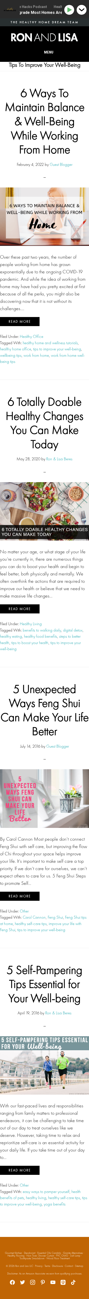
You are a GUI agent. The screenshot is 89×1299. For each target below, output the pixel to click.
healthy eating (11, 636)
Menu (48, 52)
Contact (69, 1266)
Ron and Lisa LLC (24, 1266)
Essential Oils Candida (49, 1253)
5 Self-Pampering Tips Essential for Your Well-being (44, 984)
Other (24, 911)
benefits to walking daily (42, 630)
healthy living (36, 1197)
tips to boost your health (29, 642)
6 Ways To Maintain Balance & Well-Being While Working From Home (45, 121)
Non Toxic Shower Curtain (40, 1255)
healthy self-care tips (31, 923)
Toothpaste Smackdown (32, 1258)
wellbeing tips (11, 355)
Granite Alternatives (73, 1253)
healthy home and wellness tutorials (50, 342)
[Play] (70, 10)
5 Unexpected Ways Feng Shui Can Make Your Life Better (44, 710)
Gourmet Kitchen (13, 1253)
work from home (36, 355)
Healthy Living (31, 623)
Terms (47, 1266)
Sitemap (79, 1266)
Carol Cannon (34, 917)
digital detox (73, 630)
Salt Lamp (75, 1255)
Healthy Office (31, 336)
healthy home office (15, 349)
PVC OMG (62, 1255)
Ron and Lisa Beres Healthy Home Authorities (44, 37)
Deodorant (29, 1253)
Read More (20, 321)
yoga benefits (55, 1204)
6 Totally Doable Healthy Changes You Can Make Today (44, 422)
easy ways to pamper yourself (46, 1191)
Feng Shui (55, 917)
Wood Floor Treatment (58, 1258)
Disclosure (57, 1266)
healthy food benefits (40, 636)
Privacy (39, 1266)
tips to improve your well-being (57, 349)
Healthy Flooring (15, 1255)
